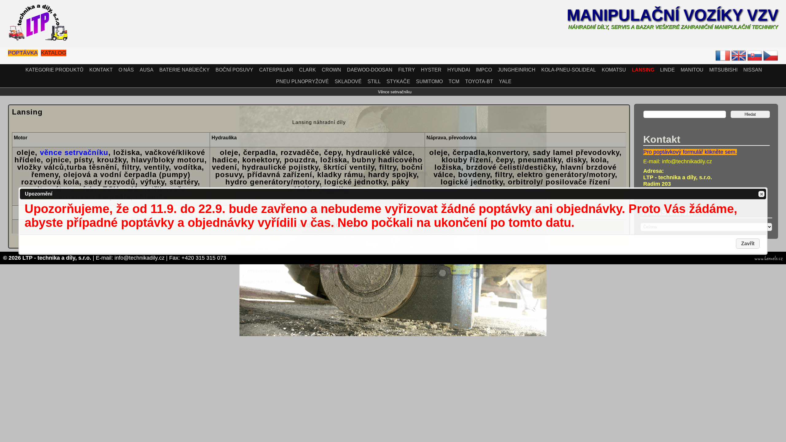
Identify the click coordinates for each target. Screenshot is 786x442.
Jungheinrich (516, 69)
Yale (505, 81)
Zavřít (761, 194)
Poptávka (23, 53)
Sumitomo (429, 81)
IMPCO (484, 69)
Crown (331, 69)
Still (374, 81)
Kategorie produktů (54, 69)
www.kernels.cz (768, 258)
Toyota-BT (479, 81)
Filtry (406, 69)
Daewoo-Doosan (369, 69)
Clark (307, 69)
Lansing (643, 69)
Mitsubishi (723, 69)
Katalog (53, 53)
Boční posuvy (234, 69)
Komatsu (614, 69)
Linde (667, 69)
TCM (454, 81)
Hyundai (458, 69)
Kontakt (101, 69)
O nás (126, 69)
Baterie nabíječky (184, 69)
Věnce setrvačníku (394, 92)
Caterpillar (276, 69)
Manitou (692, 69)
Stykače (398, 81)
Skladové (348, 81)
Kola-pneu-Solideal (568, 69)
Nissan (752, 69)
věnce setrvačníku (74, 152)
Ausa (147, 69)
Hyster (431, 69)
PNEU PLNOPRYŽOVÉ (302, 81)
